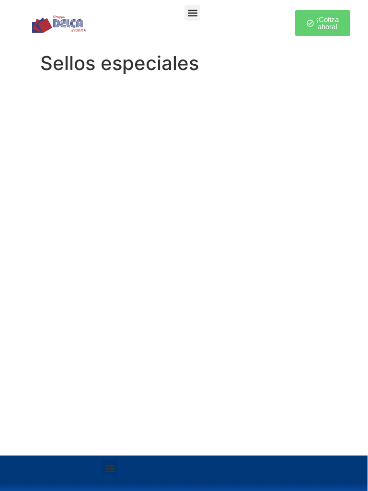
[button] (192, 13)
